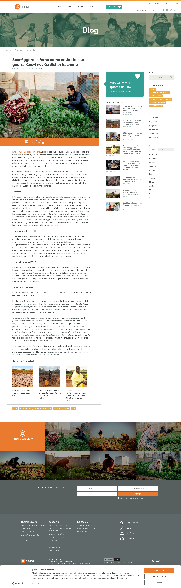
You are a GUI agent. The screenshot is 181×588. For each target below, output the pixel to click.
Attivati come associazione (86, 528)
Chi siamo (144, 3)
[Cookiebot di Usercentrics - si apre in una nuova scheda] (18, 583)
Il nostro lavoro (64, 7)
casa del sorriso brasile (159, 92)
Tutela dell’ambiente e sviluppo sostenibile (31, 536)
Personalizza (158, 576)
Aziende (157, 3)
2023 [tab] (170, 149)
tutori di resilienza (158, 102)
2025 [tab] (153, 149)
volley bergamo (156, 106)
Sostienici (80, 7)
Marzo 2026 (153, 138)
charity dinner (156, 96)
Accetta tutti (159, 570)
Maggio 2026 (154, 130)
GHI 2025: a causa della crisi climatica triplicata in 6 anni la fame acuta (50, 394)
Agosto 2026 (154, 118)
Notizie (15, 68)
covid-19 (57, 408)
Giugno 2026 (154, 126)
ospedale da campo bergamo (161, 99)
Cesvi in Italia (25, 540)
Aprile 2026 (153, 134)
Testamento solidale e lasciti (58, 544)
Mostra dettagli (38, 584)
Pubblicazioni (25, 544)
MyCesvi (164, 3)
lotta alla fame (25, 408)
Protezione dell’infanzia (28, 532)
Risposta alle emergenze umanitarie (33, 525)
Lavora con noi (82, 532)
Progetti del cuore (55, 540)
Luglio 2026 (153, 122)
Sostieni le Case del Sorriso (58, 525)
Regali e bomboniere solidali (58, 550)
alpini (153, 89)
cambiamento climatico (42, 408)
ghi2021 (66, 408)
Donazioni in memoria (56, 537)
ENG (177, 3)
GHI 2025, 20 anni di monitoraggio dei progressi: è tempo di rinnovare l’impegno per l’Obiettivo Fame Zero (78, 395)
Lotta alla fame (25, 528)
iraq (73, 408)
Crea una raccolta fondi (57, 534)
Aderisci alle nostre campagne (87, 525)
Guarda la (39, 142)
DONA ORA (112, 7)
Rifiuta (159, 582)
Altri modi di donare (55, 547)
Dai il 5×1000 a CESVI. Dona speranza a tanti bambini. (61, 530)
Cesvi (43, 68)
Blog (150, 3)
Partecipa (94, 7)
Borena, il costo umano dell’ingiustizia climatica (21, 392)
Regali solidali (133, 523)
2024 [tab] (162, 149)
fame (15, 408)
